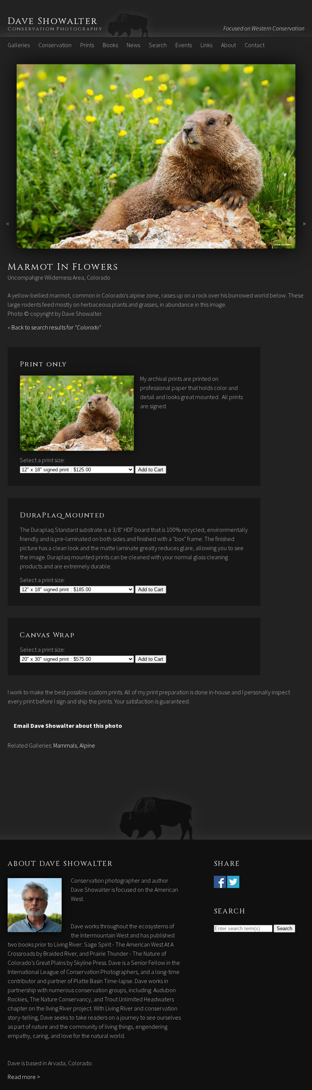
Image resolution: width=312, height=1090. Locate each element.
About (228, 45)
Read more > (24, 1076)
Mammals (65, 745)
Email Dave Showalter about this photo (68, 725)
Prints (87, 45)
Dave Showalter (53, 21)
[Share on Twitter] (233, 883)
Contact (254, 45)
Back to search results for (56, 327)
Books (110, 45)
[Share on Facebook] (220, 883)
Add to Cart (150, 470)
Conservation (55, 45)
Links (206, 45)
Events (183, 45)
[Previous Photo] (8, 244)
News (133, 45)
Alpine (87, 745)
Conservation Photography (55, 28)
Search (158, 45)
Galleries (19, 45)
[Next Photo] (156, 244)
